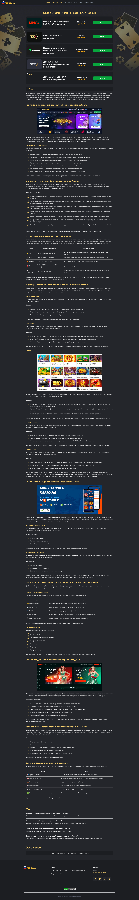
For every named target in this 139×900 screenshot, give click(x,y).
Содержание (33, 89)
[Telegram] (95, 879)
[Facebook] (100, 879)
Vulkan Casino (82, 77)
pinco (81, 853)
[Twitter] (105, 879)
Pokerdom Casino (82, 50)
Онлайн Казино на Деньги (54, 2)
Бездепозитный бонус (70, 2)
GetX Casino (81, 63)
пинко (87, 853)
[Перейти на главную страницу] (8, 2)
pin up (52, 853)
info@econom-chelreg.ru (100, 872)
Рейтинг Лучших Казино (86, 2)
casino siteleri (61, 853)
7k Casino (81, 36)
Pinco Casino (81, 22)
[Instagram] (109, 879)
